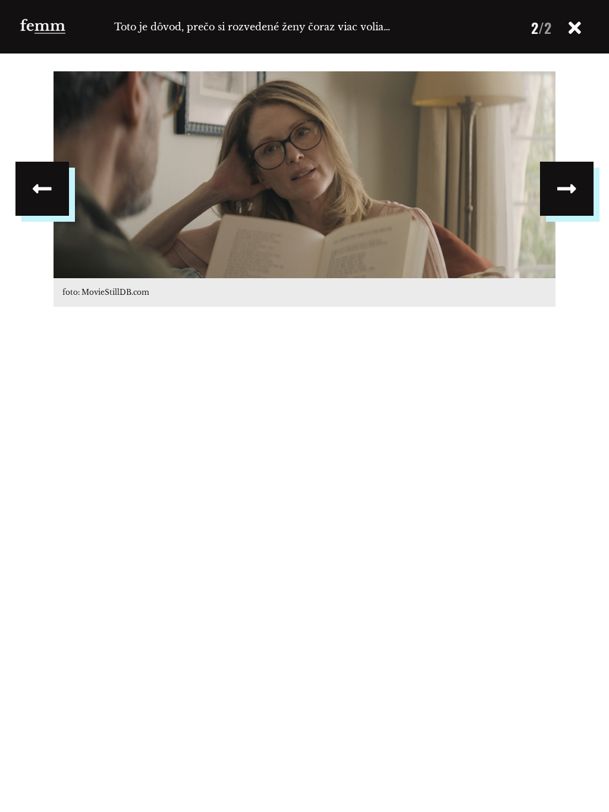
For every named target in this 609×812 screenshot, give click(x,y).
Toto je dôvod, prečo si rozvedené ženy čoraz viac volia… (252, 27)
